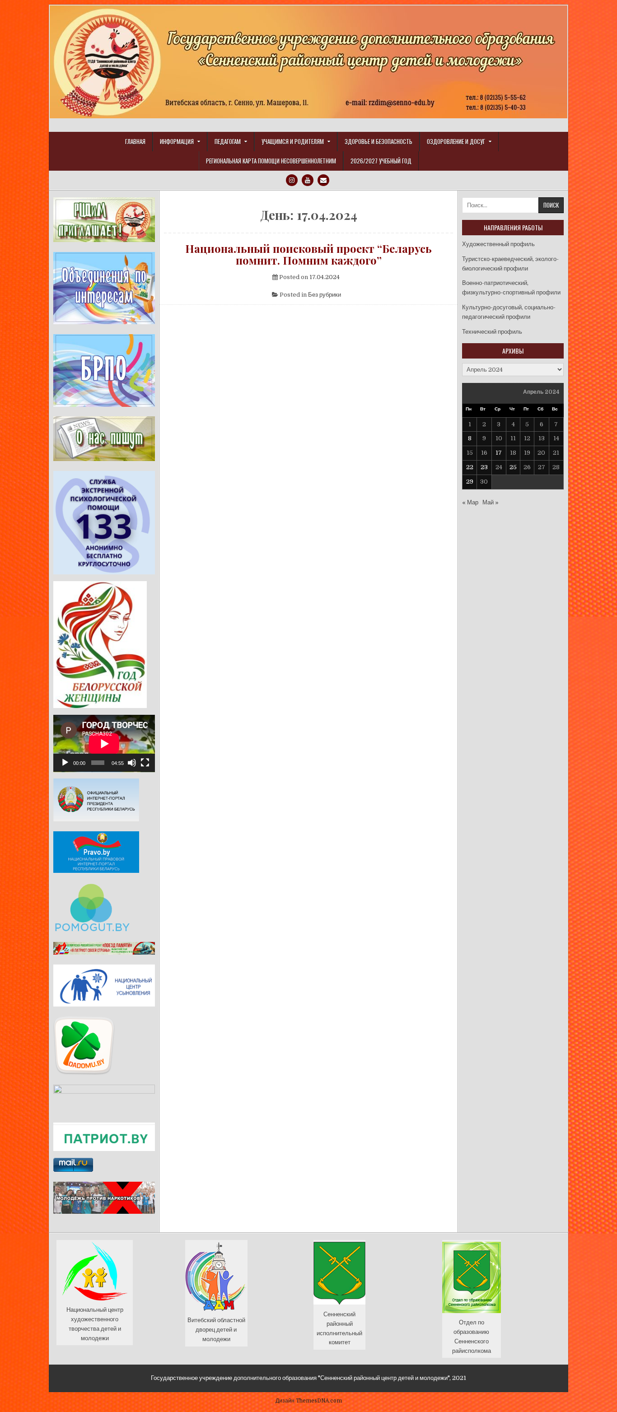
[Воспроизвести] (65, 762)
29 (469, 481)
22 (469, 467)
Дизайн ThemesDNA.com (309, 1401)
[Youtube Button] (307, 180)
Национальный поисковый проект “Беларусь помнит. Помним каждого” (308, 254)
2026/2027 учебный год (381, 160)
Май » (490, 502)
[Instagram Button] (292, 180)
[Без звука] (131, 762)
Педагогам (228, 141)
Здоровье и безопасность (378, 141)
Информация (177, 141)
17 (498, 452)
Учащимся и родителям (293, 141)
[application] (104, 743)
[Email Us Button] (323, 180)
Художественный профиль (498, 244)
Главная (135, 141)
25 (513, 467)
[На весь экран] (145, 762)
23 (484, 467)
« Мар (470, 502)
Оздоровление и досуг (456, 141)
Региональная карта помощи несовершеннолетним (271, 160)
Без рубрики (324, 294)
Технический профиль (492, 331)
